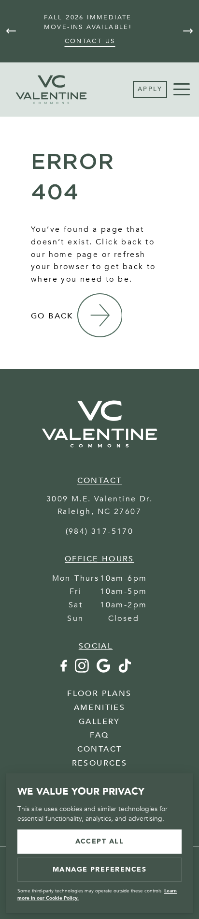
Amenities (100, 707)
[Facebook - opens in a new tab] (63, 670)
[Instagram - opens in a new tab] (82, 670)
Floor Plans (99, 693)
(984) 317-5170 (100, 531)
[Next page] (188, 31)
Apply (150, 89)
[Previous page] (11, 31)
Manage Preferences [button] (100, 869)
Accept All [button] (99, 841)
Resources (100, 763)
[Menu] (181, 89)
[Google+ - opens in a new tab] (103, 670)
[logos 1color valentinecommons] (99, 453)
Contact (99, 749)
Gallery (99, 721)
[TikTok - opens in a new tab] (125, 670)
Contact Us (90, 41)
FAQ (99, 735)
